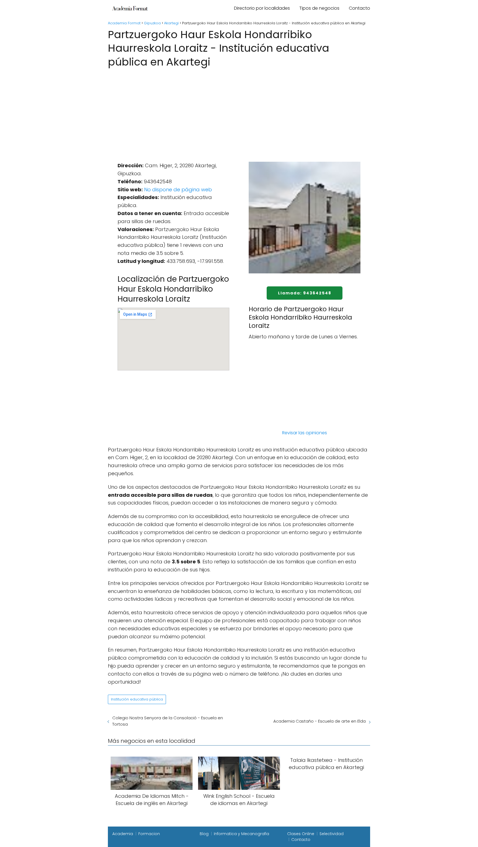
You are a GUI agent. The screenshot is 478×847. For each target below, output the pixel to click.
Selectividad (331, 833)
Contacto (359, 8)
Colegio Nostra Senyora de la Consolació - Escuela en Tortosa (167, 721)
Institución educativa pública (137, 699)
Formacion (149, 833)
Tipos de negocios (319, 8)
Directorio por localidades (262, 8)
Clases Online (300, 833)
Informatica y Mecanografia (241, 833)
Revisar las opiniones (304, 433)
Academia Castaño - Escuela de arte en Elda (319, 721)
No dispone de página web (178, 189)
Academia (122, 833)
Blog (204, 833)
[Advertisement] (239, 110)
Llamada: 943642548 (304, 293)
